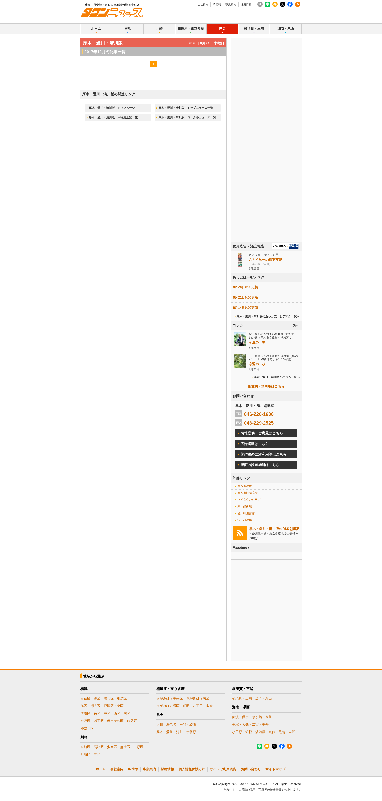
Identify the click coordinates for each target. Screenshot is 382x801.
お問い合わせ (251, 769)
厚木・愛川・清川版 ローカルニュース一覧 (187, 117)
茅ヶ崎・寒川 (262, 717)
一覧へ (294, 325)
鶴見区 (132, 721)
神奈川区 (87, 728)
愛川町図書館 (246, 513)
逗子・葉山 (263, 698)
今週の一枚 (257, 342)
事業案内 (230, 4)
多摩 (209, 706)
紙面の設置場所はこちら (260, 465)
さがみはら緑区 (168, 706)
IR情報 (217, 4)
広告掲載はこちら (255, 444)
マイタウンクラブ (248, 499)
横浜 (127, 28)
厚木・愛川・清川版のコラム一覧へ (277, 377)
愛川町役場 (244, 506)
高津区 (99, 747)
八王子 (198, 706)
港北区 (109, 698)
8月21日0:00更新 (245, 297)
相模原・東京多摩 (191, 28)
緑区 (97, 698)
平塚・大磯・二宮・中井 (250, 724)
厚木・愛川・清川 (169, 732)
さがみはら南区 (197, 698)
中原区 (138, 747)
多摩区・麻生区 (118, 747)
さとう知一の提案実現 (265, 259)
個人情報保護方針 (192, 769)
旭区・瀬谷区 (90, 706)
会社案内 (203, 4)
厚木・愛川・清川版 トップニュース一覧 (186, 107)
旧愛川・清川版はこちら (266, 386)
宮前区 (85, 747)
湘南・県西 (285, 28)
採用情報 (246, 4)
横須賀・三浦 (254, 28)
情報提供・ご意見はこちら (262, 433)
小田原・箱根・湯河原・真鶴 (253, 732)
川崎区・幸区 (90, 754)
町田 (186, 706)
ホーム (96, 28)
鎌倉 (245, 717)
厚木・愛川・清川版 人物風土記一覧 (113, 117)
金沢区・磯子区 (92, 721)
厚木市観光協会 (247, 492)
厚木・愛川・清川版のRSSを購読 (274, 529)
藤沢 (235, 717)
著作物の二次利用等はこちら (263, 454)
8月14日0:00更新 (245, 307)
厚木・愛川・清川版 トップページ (112, 107)
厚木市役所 (244, 486)
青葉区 (85, 698)
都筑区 (122, 698)
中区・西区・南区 (117, 713)
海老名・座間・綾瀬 (181, 724)
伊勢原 (191, 732)
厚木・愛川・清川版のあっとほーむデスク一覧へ (268, 316)
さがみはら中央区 (169, 698)
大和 (159, 724)
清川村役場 (244, 520)
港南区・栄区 (90, 713)
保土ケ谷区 (115, 721)
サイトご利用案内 (223, 769)
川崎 (159, 28)
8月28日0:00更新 (245, 287)
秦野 (291, 732)
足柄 (282, 732)
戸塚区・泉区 (114, 706)
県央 (222, 28)
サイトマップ (275, 769)
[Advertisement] (266, 152)
